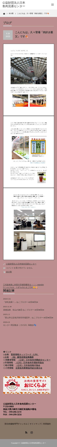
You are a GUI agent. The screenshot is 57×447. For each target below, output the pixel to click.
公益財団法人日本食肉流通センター (21, 264)
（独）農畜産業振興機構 (22, 357)
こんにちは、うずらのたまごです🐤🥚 (21, 287)
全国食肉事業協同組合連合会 (29, 368)
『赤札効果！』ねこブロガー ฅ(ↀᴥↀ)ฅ (20, 302)
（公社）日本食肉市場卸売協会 (29, 362)
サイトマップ (35, 424)
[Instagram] (31, 432)
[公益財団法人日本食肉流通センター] (13, 4)
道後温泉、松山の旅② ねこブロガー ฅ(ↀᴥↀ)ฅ (23, 310)
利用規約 (47, 424)
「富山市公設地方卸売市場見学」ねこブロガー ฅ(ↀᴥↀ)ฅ (28, 318)
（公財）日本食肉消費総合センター (34, 360)
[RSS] (25, 432)
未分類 (9, 272)
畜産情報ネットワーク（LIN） (25, 354)
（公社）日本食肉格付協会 (28, 365)
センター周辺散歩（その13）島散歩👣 (19, 325)
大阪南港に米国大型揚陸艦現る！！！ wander (24, 285)
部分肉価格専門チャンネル (16, 424)
